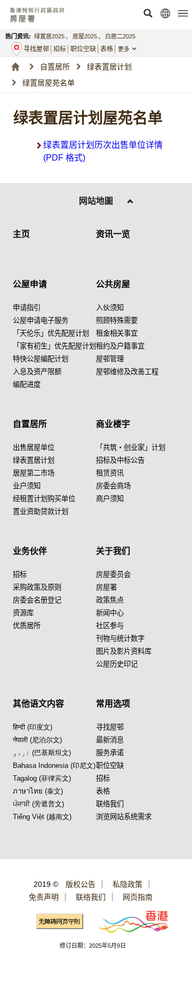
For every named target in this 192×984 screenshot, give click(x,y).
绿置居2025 (49, 36)
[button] (148, 13)
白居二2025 (120, 36)
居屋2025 (85, 36)
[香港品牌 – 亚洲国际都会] (127, 921)
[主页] (15, 67)
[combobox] (132, 49)
